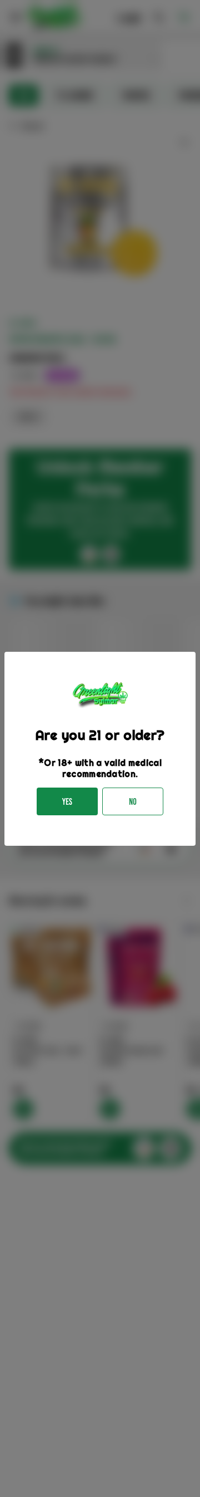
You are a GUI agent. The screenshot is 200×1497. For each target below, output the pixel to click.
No (133, 801)
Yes (67, 801)
